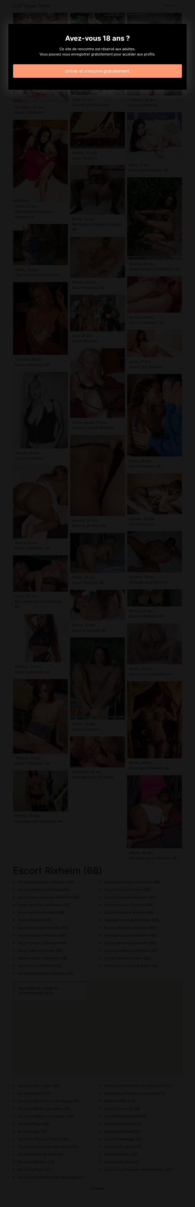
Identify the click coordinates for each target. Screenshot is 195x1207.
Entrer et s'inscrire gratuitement (97, 71)
